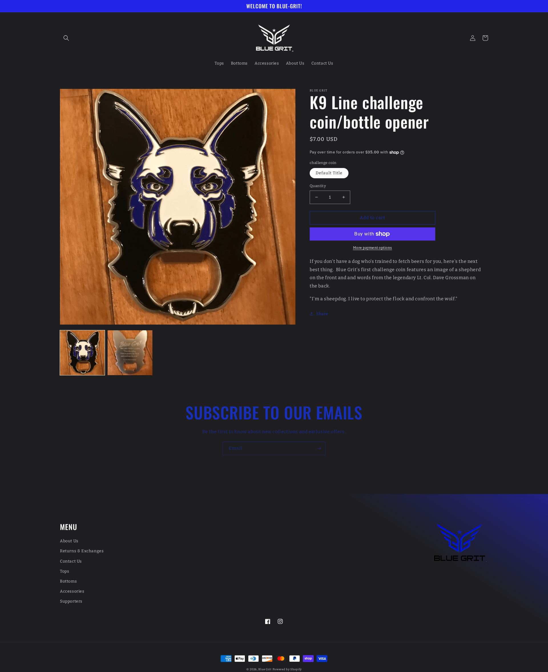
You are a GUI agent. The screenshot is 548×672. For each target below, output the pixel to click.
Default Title (329, 173)
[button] (66, 38)
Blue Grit (264, 669)
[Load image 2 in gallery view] (130, 352)
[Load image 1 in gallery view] (82, 352)
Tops (64, 571)
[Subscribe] (319, 448)
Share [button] (322, 313)
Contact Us (71, 561)
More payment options (372, 248)
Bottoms (68, 581)
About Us (69, 541)
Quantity (318, 186)
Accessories (72, 591)
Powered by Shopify (287, 669)
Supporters (71, 601)
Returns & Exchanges (82, 551)
